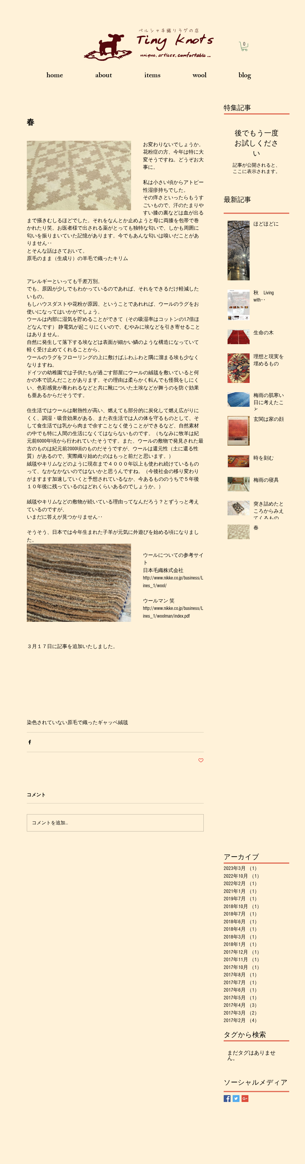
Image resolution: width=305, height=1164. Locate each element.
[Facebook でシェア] (29, 742)
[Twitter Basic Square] (236, 1098)
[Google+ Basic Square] (245, 1098)
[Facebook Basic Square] (227, 1098)
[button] (244, 46)
